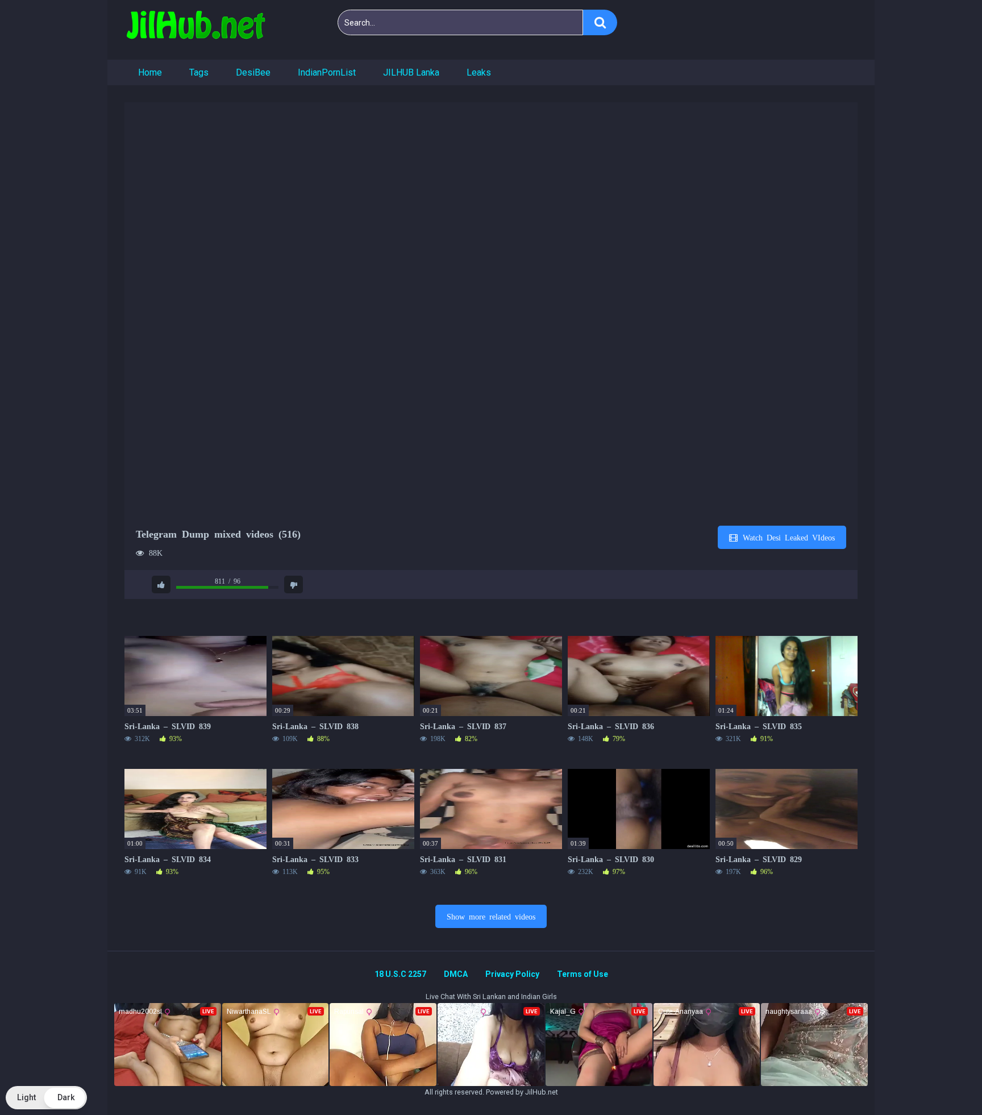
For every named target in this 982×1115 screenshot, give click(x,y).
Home (150, 72)
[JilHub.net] (195, 30)
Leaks (479, 72)
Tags (199, 72)
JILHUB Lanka (411, 72)
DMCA (456, 974)
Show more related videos (491, 916)
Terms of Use (582, 974)
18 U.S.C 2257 (400, 974)
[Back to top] (944, 1080)
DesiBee (253, 72)
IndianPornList (327, 72)
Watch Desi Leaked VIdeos (787, 537)
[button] (46, 1097)
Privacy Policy (512, 974)
